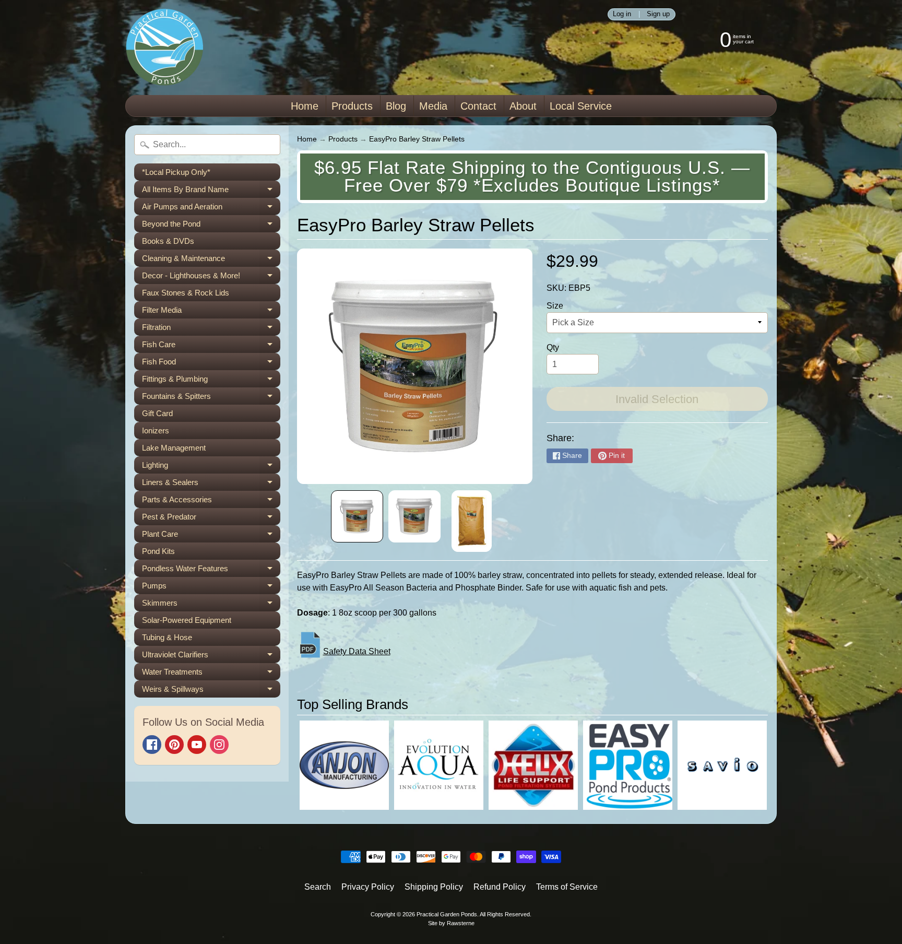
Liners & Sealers (211, 484)
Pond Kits (158, 551)
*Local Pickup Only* (176, 172)
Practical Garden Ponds (447, 914)
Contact (478, 106)
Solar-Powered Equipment (186, 620)
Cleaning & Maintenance (211, 260)
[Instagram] (219, 744)
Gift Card (157, 413)
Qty (553, 347)
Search (317, 886)
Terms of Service (567, 886)
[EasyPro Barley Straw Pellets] (357, 516)
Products (352, 106)
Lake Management (174, 447)
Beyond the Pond (211, 225)
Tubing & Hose (167, 637)
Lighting (211, 467)
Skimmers (211, 604)
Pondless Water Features (211, 570)
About (523, 106)
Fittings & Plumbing (211, 380)
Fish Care (211, 346)
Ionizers (155, 430)
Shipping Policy (434, 886)
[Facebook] (152, 744)
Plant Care (211, 535)
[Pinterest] (174, 744)
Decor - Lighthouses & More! (211, 277)
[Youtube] (196, 744)
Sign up (658, 14)
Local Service (581, 106)
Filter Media (211, 311)
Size (555, 305)
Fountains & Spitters (211, 398)
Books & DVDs (168, 241)
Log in (622, 14)
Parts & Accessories (211, 501)
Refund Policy (499, 886)
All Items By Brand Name (211, 191)
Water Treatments (211, 673)
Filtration (211, 329)
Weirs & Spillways (211, 691)
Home (304, 106)
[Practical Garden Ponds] (164, 47)
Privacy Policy (367, 886)
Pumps (211, 587)
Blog (396, 106)
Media (433, 106)
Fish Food (211, 363)
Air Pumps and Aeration (211, 208)
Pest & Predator (211, 518)
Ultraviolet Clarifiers (211, 656)
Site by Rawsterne (451, 923)
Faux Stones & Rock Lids (185, 292)
